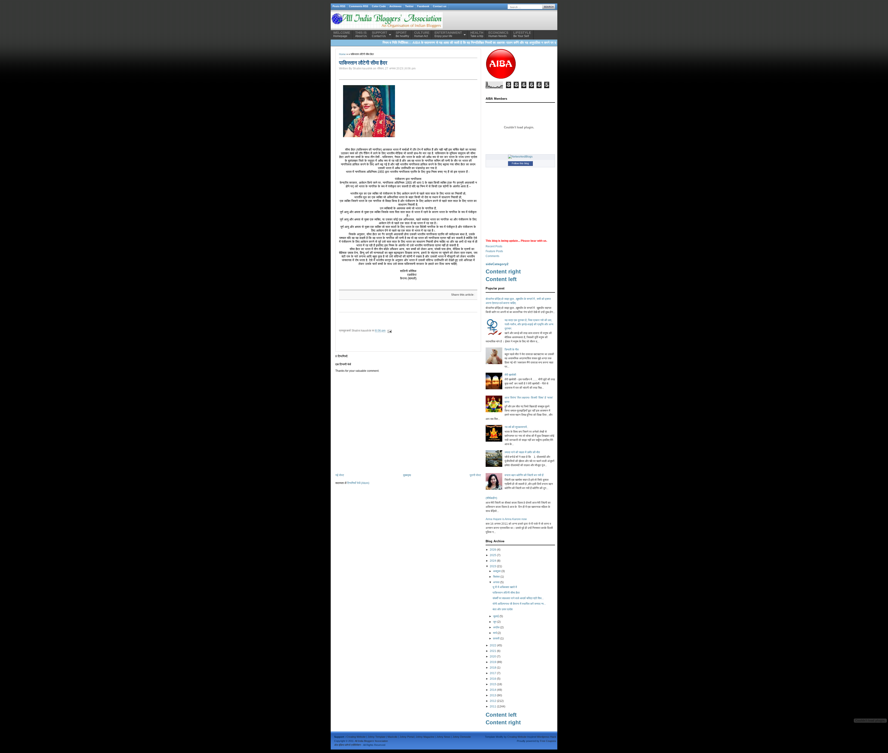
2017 (493, 673)
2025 (493, 555)
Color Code (379, 6)
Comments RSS (358, 6)
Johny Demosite (462, 736)
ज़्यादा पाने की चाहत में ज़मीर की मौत (522, 452)
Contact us (439, 6)
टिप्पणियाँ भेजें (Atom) (358, 483)
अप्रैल (496, 627)
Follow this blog (520, 163)
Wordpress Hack (546, 736)
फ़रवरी (496, 638)
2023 (493, 566)
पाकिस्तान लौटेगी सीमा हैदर (506, 592)
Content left (501, 279)
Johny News (443, 736)
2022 (493, 645)
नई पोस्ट (339, 475)
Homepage (341, 34)
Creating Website (356, 736)
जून (494, 621)
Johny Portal (407, 736)
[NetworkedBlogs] (520, 156)
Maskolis (393, 736)
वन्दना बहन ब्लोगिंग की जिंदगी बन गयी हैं (524, 475)
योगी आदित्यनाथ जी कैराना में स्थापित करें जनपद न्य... (519, 603)
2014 (493, 689)
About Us (361, 34)
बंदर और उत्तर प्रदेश (503, 609)
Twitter (409, 6)
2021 (493, 651)
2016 (493, 678)
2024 (493, 560)
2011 (493, 706)
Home (342, 54)
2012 (493, 701)
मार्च (495, 633)
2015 (493, 684)
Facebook (423, 6)
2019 (493, 662)
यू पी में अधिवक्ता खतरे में (505, 587)
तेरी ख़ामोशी (510, 374)
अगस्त (496, 582)
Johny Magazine (425, 736)
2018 (493, 667)
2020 (493, 656)
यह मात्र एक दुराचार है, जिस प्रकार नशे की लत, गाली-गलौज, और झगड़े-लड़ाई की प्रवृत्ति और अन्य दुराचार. (529, 324)
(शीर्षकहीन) (491, 498)
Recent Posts (494, 246)
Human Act (421, 34)
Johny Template (376, 736)
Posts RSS (339, 6)
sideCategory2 (497, 264)
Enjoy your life (448, 34)
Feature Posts (494, 251)
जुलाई (496, 616)
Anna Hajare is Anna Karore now (506, 519)
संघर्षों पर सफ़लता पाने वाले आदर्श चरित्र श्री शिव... (518, 598)
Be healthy (402, 34)
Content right (503, 271)
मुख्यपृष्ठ (407, 475)
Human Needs (498, 34)
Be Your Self (522, 34)
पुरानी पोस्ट (475, 475)
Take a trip (476, 34)
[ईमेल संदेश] (389, 330)
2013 (493, 695)
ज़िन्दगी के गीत (512, 349)
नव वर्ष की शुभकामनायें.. (516, 427)
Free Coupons (548, 741)
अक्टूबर (497, 571)
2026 (493, 549)
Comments (492, 256)
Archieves (395, 6)
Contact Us (379, 34)
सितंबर (496, 576)
